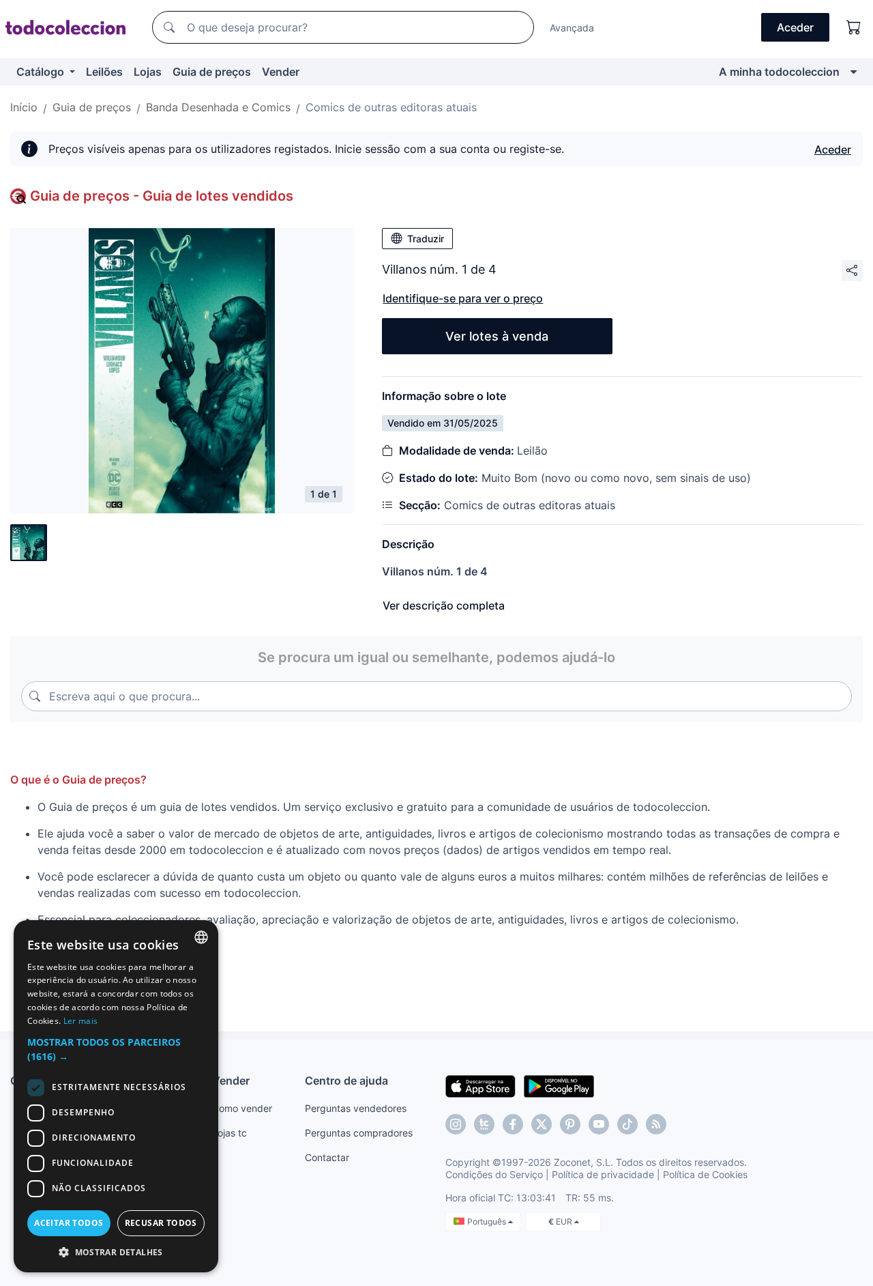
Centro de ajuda (346, 1080)
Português (487, 1221)
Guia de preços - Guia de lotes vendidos (161, 196)
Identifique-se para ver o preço (463, 298)
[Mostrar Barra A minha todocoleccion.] (853, 71)
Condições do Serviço (494, 1174)
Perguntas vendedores (355, 1108)
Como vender (242, 1108)
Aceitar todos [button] (68, 1223)
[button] (116, 1049)
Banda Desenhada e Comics (218, 107)
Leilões (104, 71)
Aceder (832, 149)
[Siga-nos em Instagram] (455, 1124)
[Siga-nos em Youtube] (599, 1124)
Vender (280, 71)
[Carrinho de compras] (854, 27)
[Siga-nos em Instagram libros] (484, 1124)
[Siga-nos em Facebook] (513, 1124)
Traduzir (425, 238)
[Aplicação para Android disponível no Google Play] (559, 1085)
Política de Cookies (705, 1174)
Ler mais (80, 1021)
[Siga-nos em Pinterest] (570, 1124)
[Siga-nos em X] (541, 1124)
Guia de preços (212, 71)
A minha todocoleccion (779, 71)
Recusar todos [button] (161, 1223)
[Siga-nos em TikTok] (627, 1124)
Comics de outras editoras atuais (391, 107)
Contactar (327, 1157)
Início (24, 107)
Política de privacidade (603, 1174)
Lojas (148, 71)
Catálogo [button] (41, 71)
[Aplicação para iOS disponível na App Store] (480, 1085)
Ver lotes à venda (496, 336)
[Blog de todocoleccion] (656, 1124)
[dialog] (116, 1096)
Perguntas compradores (359, 1133)
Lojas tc (229, 1133)
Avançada (572, 27)
